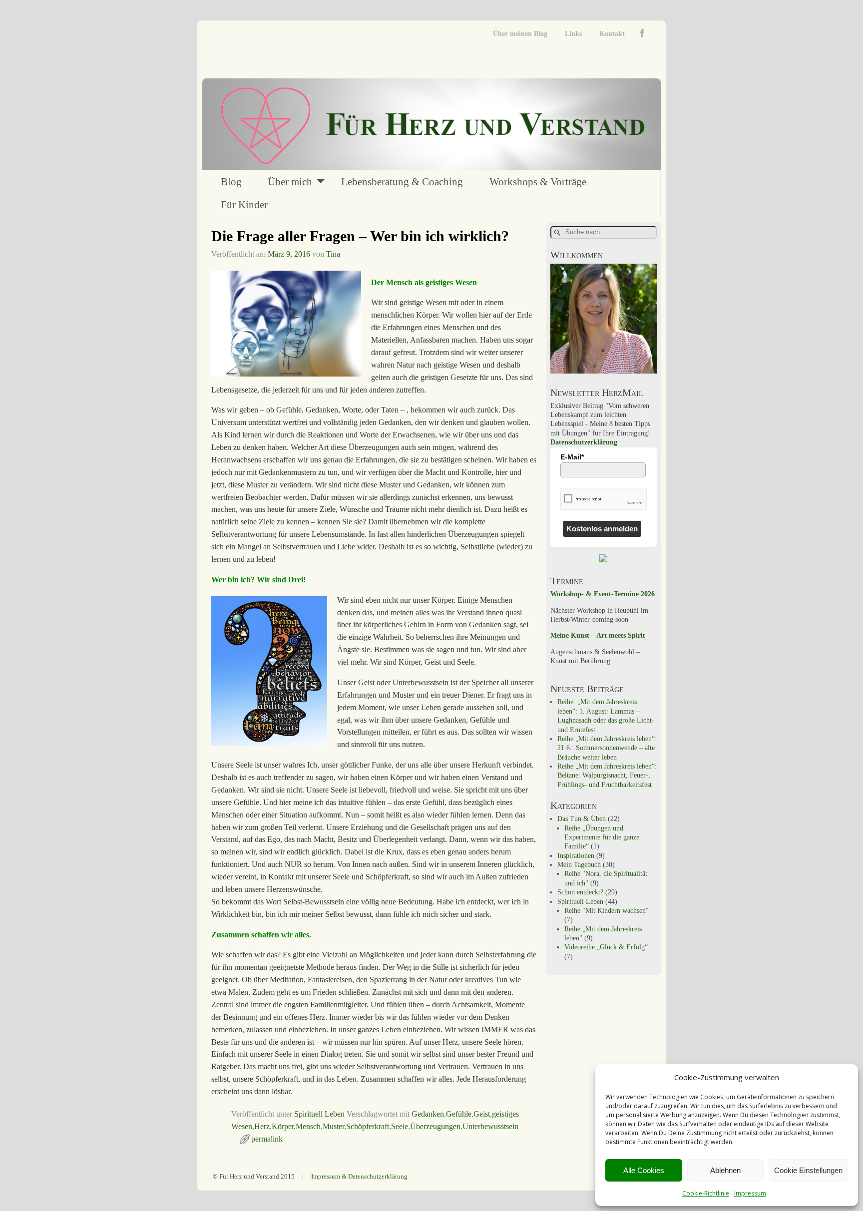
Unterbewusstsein (490, 1126)
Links (573, 33)
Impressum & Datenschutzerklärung (359, 1176)
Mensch (308, 1126)
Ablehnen (725, 1170)
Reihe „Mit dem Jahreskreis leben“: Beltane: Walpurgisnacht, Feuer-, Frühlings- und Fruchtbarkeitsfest (607, 776)
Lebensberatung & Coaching (402, 182)
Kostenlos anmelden (602, 528)
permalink (267, 1139)
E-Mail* (572, 457)
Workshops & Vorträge (537, 182)
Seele (399, 1126)
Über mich (290, 182)
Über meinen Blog (520, 33)
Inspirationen (575, 855)
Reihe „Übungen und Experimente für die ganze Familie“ (601, 837)
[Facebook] (644, 33)
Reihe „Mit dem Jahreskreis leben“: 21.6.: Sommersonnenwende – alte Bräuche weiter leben (607, 748)
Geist (481, 1114)
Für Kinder (244, 205)
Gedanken (428, 1114)
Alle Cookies (643, 1170)
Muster (333, 1126)
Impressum (750, 1193)
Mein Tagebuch (579, 864)
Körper (283, 1126)
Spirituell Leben (319, 1114)
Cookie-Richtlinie (705, 1193)
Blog (231, 182)
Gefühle (458, 1114)
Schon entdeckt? (580, 892)
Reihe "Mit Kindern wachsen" (606, 910)
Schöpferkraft (367, 1126)
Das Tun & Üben (581, 818)
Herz (262, 1126)
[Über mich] (603, 371)
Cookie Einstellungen (808, 1170)
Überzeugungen (435, 1126)
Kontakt (612, 33)
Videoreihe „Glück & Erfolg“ (606, 947)
